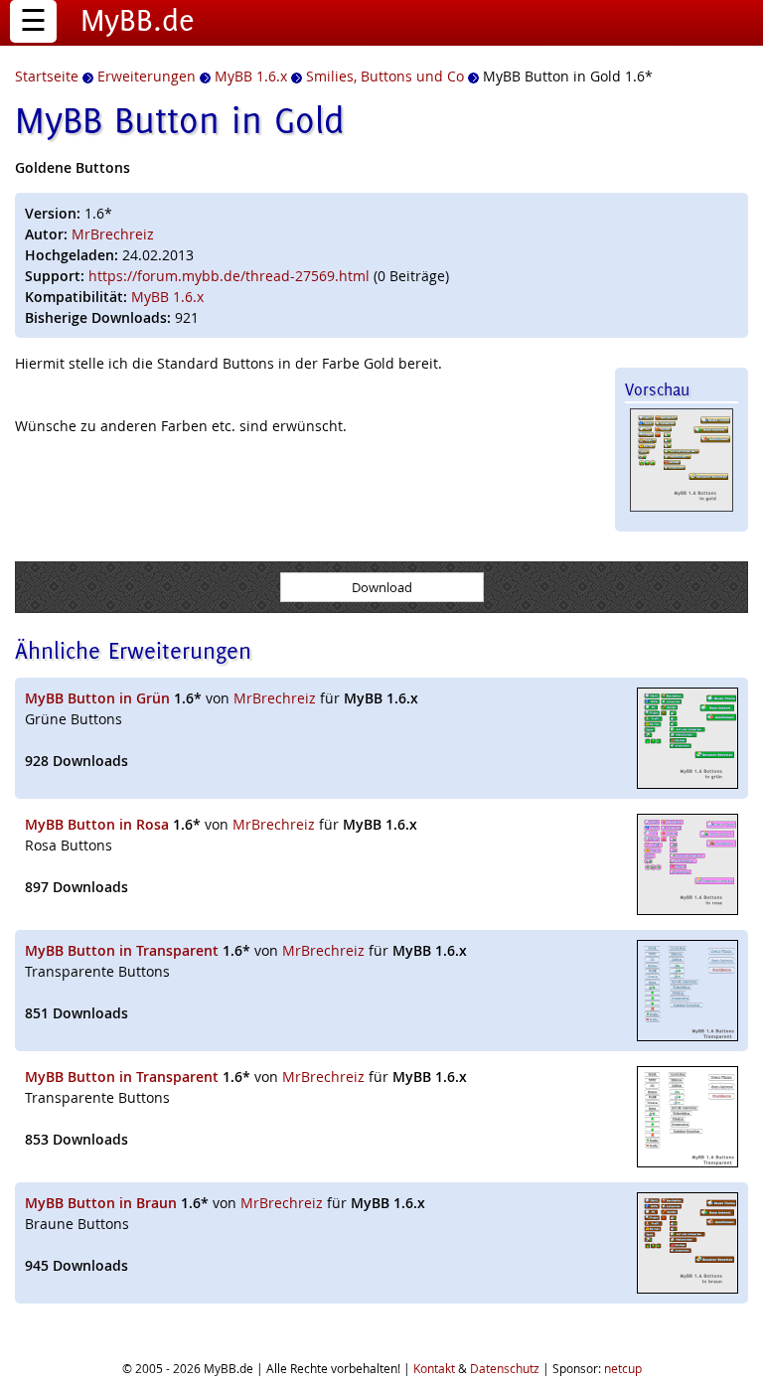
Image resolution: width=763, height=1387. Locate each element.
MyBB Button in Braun (101, 1202)
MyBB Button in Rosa (97, 824)
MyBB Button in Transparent (122, 950)
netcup (623, 1368)
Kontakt (434, 1368)
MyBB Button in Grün (97, 698)
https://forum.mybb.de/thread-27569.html (229, 275)
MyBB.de (137, 20)
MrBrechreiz (113, 234)
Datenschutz (504, 1368)
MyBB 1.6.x (167, 296)
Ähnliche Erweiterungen (133, 650)
